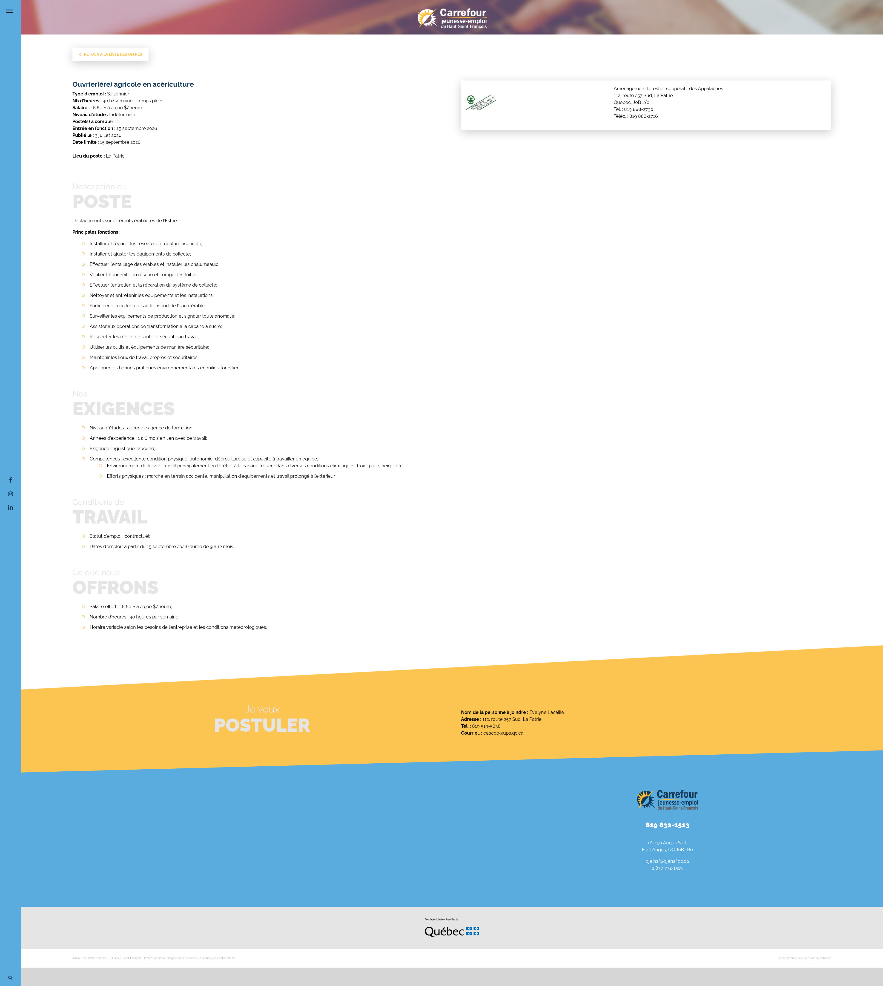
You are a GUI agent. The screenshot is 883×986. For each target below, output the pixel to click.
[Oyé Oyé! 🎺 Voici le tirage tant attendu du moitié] (381, 801)
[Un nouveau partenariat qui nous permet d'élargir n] (92, 872)
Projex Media (823, 958)
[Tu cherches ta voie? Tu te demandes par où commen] (381, 872)
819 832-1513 (667, 825)
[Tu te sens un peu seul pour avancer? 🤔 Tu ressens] (236, 872)
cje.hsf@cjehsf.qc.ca (667, 861)
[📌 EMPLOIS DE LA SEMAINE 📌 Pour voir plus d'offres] (236, 801)
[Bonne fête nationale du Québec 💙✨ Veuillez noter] (92, 801)
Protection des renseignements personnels (171, 958)
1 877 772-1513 (667, 868)
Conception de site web (794, 958)
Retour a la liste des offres (111, 54)
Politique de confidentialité (218, 958)
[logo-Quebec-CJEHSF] (452, 920)
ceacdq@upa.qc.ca (503, 733)
